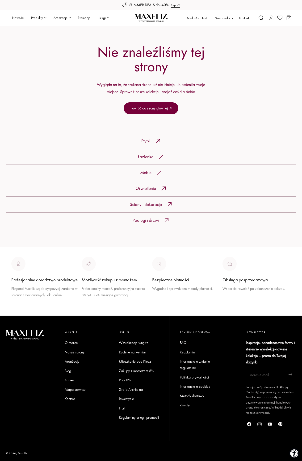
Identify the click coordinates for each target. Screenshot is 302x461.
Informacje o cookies (195, 386)
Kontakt (244, 18)
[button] (261, 17)
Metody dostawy (192, 395)
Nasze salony (223, 18)
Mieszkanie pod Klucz (135, 361)
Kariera (70, 380)
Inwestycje (126, 398)
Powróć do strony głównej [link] (149, 108)
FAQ (183, 342)
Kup (173, 5)
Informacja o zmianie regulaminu (195, 364)
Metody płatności (234, 306)
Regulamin (187, 352)
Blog (68, 370)
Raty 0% (125, 380)
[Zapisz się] (290, 374)
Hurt (122, 408)
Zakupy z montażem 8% (136, 370)
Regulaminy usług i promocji (139, 417)
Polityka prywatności (194, 377)
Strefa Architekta (198, 18)
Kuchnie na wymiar (132, 352)
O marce (18, 312)
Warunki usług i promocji (99, 306)
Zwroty (185, 405)
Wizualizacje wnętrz (133, 342)
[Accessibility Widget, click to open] (294, 453)
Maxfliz (22, 453)
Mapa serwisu (75, 389)
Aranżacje (72, 361)
